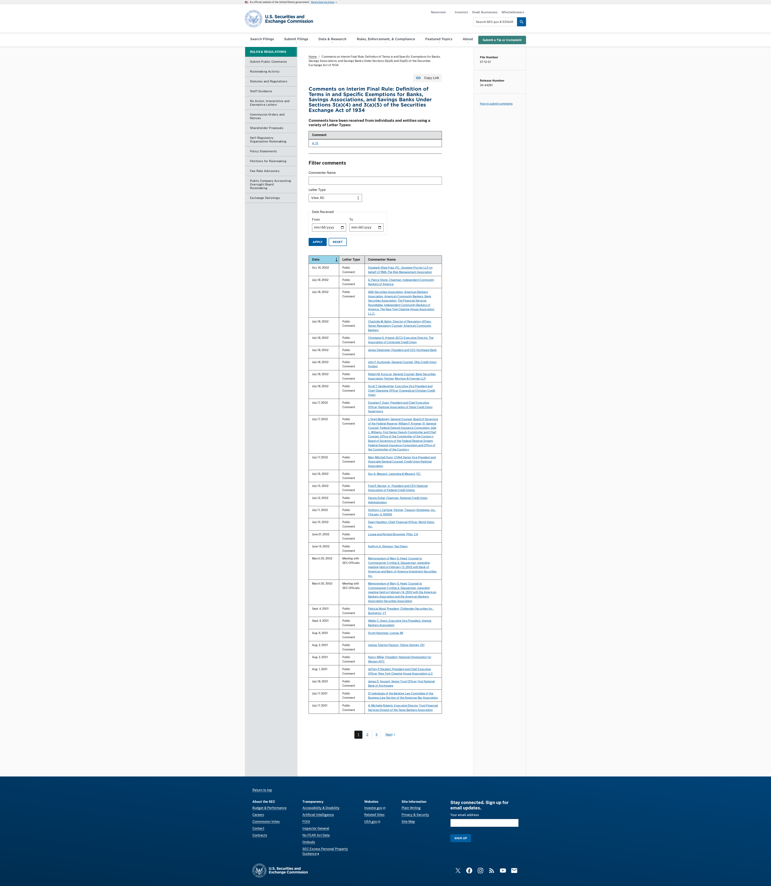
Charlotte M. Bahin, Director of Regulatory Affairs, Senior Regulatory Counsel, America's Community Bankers (399, 326)
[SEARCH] (521, 21)
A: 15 (315, 143)
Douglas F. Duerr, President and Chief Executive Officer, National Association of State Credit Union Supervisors (400, 407)
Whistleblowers (513, 12)
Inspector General (315, 828)
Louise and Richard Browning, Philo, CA (393, 534)
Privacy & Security (415, 815)
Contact (258, 828)
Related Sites (374, 815)
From (316, 219)
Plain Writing (411, 808)
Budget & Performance (269, 808)
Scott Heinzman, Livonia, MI (385, 633)
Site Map (408, 822)
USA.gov (370, 822)
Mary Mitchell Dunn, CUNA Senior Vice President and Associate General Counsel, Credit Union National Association (402, 462)
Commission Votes (266, 822)
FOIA (306, 822)
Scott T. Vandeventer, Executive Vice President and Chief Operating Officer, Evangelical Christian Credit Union (401, 390)
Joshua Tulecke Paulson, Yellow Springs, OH (396, 645)
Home (313, 56)
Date (325, 259)
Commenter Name (322, 173)
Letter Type (317, 190)
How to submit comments (496, 103)
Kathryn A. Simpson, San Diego (388, 546)
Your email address (464, 815)
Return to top (262, 790)
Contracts (259, 835)
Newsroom (438, 12)
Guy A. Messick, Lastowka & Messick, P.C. (394, 473)
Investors (461, 12)
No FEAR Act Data (316, 835)
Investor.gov (373, 808)
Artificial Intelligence (318, 815)
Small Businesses (485, 12)
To (351, 219)
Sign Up (460, 838)
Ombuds (308, 842)
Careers (258, 815)
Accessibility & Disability (321, 808)
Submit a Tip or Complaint (502, 40)
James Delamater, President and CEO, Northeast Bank (402, 350)
